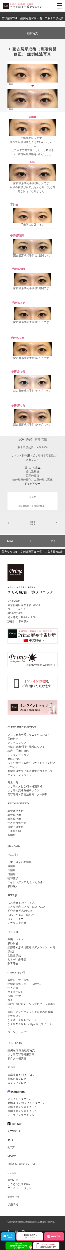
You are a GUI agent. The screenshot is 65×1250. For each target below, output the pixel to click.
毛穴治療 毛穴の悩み (20, 910)
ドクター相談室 (17, 1058)
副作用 (26, 455)
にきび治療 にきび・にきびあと (27, 906)
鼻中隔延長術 (16, 810)
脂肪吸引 (13, 943)
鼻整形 (12, 866)
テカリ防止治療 (17, 922)
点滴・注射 (14, 996)
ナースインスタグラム (21, 1115)
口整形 (12, 874)
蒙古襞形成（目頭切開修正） (32, 505)
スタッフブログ (17, 1082)
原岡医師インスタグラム (22, 1111)
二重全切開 (14, 831)
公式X (11, 1147)
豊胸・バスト (16, 939)
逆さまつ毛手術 (17, 822)
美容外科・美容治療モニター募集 (28, 794)
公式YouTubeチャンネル (22, 1163)
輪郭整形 (13, 878)
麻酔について (16, 758)
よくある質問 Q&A (19, 1184)
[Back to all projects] (32, 522)
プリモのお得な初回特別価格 (25, 786)
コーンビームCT (17, 1032)
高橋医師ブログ (17, 1078)
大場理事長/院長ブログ (21, 1074)
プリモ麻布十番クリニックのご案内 (29, 734)
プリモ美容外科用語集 (21, 1054)
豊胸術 (12, 835)
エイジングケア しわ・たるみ (25, 882)
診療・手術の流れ (18, 750)
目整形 (32, 496)
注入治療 (13, 988)
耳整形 (12, 870)
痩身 (10, 1000)
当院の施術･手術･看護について (26, 746)
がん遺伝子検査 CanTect (22, 1020)
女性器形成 (14, 955)
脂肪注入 (13, 886)
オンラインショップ (20, 775)
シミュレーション (18, 754)
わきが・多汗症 (17, 959)
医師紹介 (13, 738)
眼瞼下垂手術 (16, 827)
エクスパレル (16, 992)
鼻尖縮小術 (14, 814)
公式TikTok (14, 1131)
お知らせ (13, 1180)
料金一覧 (13, 782)
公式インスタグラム (20, 1099)
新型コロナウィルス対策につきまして (30, 770)
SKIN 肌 (12, 895)
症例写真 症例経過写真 (21, 1050)
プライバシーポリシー (21, 1188)
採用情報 (13, 1204)
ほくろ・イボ (16, 918)
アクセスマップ (17, 742)
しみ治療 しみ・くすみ (21, 902)
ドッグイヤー (32, 483)
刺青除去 (13, 963)
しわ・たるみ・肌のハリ (22, 914)
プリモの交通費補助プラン (24, 790)
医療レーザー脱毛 (18, 979)
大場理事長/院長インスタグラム (27, 1103)
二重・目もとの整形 (20, 862)
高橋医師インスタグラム (22, 1107)
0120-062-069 (15, 613)
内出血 (36, 467)
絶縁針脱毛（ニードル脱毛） (25, 983)
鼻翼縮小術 (14, 818)
